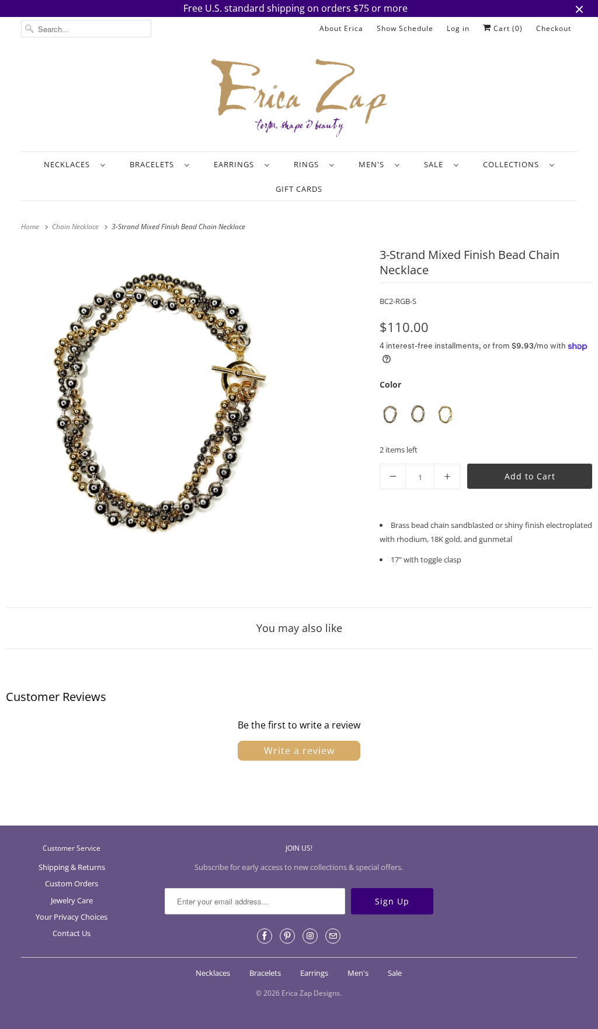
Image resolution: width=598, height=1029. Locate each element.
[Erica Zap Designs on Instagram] (310, 936)
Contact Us (72, 933)
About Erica (341, 28)
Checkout (553, 28)
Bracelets (154, 164)
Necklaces (69, 164)
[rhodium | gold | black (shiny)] (390, 414)
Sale (436, 164)
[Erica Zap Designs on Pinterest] (287, 936)
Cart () (507, 28)
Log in (458, 28)
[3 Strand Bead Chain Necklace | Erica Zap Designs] (160, 398)
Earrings (236, 164)
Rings (309, 164)
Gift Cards (299, 189)
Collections (513, 164)
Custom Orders (71, 883)
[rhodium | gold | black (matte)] (418, 414)
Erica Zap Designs (310, 993)
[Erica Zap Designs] (299, 99)
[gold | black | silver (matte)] (445, 414)
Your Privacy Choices (71, 916)
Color (390, 384)
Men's (374, 164)
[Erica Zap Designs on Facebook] (264, 936)
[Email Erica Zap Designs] (332, 936)
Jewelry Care (72, 900)
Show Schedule (405, 28)
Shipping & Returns (72, 867)
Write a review (299, 750)
